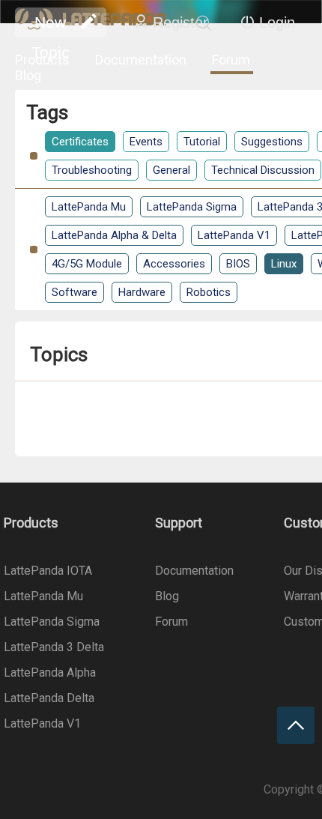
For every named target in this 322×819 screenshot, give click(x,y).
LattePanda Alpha (50, 672)
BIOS (238, 264)
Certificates (80, 141)
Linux (284, 264)
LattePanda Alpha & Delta (114, 235)
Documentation (140, 59)
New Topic (50, 25)
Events (146, 141)
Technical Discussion (263, 170)
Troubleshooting (92, 170)
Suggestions (272, 141)
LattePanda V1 (234, 235)
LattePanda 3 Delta (54, 647)
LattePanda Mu (89, 207)
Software (74, 292)
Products (42, 59)
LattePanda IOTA (48, 570)
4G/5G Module (87, 264)
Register (180, 22)
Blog (28, 75)
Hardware (141, 292)
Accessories (174, 264)
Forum (231, 59)
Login (277, 22)
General (171, 170)
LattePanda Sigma (192, 207)
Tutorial (201, 141)
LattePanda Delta (49, 698)
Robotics (208, 292)
